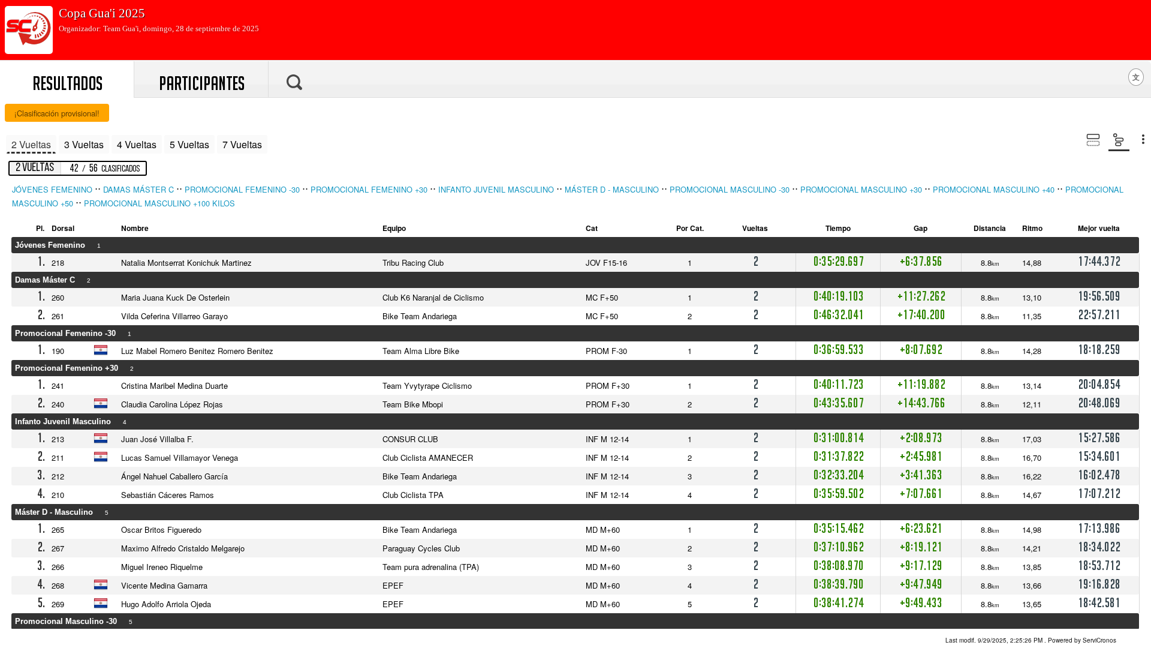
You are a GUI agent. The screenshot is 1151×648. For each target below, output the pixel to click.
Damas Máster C (138, 189)
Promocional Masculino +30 (861, 189)
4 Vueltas (136, 144)
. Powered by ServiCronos (1030, 640)
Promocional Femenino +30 (369, 189)
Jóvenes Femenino (52, 189)
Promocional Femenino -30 (242, 189)
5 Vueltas (189, 144)
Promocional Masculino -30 (730, 189)
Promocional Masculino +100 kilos (159, 203)
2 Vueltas (31, 144)
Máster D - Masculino (612, 189)
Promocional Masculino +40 (993, 189)
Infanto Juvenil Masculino (496, 189)
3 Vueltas (84, 144)
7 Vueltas (242, 144)
